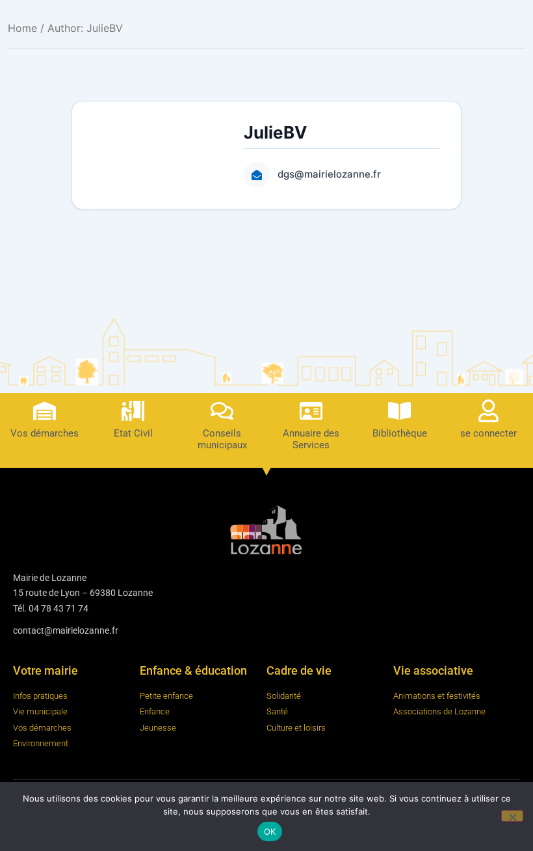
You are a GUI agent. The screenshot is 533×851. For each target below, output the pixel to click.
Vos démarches (44, 433)
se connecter (488, 433)
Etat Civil (133, 433)
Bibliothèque (399, 433)
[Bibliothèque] (399, 410)
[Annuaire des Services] (311, 410)
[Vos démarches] (44, 410)
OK (270, 831)
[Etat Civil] (133, 410)
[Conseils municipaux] (222, 410)
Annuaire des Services (311, 439)
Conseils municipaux (222, 439)
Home (22, 27)
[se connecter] (488, 410)
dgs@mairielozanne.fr (329, 174)
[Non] (512, 816)
